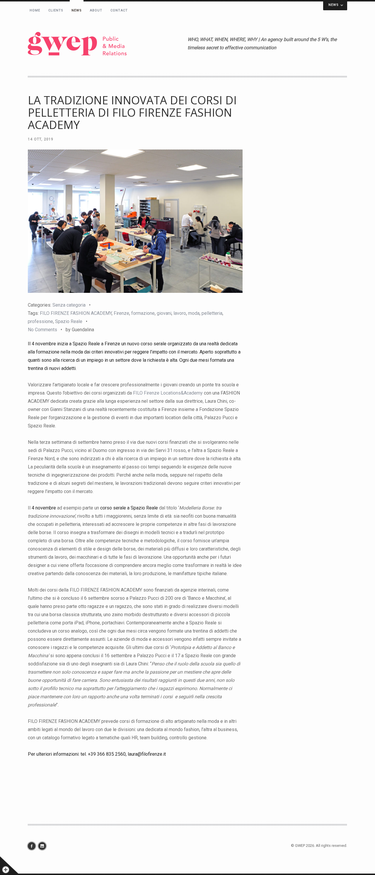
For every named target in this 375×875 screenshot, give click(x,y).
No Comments (42, 329)
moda (194, 313)
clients (56, 10)
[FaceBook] (33, 846)
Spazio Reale (68, 321)
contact (119, 10)
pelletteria (212, 313)
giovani (164, 313)
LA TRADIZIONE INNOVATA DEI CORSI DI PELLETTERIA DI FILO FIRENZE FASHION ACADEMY (132, 112)
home (35, 10)
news (76, 10)
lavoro (179, 313)
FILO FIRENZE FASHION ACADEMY (76, 313)
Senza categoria (69, 305)
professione (40, 321)
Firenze (121, 313)
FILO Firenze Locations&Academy (168, 393)
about (96, 10)
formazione (143, 313)
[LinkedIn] (43, 846)
